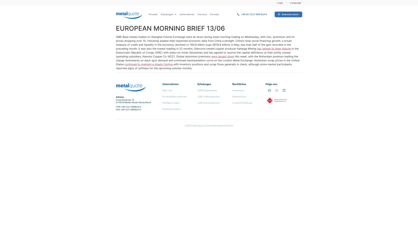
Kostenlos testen (171, 109)
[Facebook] (269, 90)
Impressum (238, 90)
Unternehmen (187, 14)
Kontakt (214, 14)
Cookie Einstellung (242, 102)
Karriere (202, 14)
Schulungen (167, 14)
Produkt (153, 14)
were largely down (222, 56)
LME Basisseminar (207, 90)
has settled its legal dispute (274, 48)
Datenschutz (239, 96)
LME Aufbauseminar (208, 96)
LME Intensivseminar (208, 102)
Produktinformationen (174, 96)
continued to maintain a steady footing (149, 64)
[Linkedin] (284, 90)
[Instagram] (276, 90)
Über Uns (167, 90)
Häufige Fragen (171, 102)
